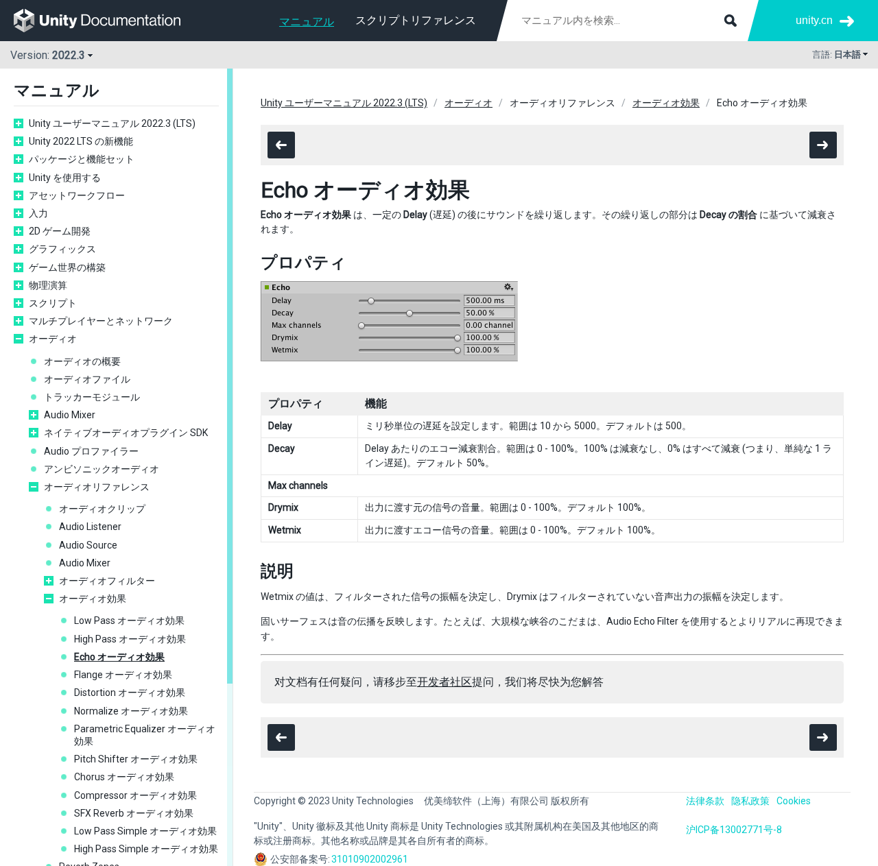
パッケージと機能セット (81, 159)
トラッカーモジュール (92, 397)
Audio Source (88, 545)
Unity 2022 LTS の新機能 (81, 141)
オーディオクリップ (102, 508)
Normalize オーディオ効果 (131, 711)
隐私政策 (750, 800)
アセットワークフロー (77, 195)
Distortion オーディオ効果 (129, 692)
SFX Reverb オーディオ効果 (133, 813)
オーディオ (53, 338)
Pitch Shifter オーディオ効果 (136, 759)
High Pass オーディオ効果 (130, 639)
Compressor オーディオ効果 (135, 795)
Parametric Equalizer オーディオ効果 (144, 735)
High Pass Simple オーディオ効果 (146, 848)
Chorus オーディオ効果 (124, 776)
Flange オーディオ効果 (123, 674)
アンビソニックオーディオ (101, 469)
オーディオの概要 (82, 361)
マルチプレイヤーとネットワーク (101, 320)
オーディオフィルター (107, 580)
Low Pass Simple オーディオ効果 (145, 831)
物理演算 (48, 285)
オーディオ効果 (92, 598)
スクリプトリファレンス (415, 20)
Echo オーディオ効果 (119, 656)
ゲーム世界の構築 (67, 267)
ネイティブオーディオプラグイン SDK (126, 432)
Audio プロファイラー (91, 451)
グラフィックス (62, 248)
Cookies (793, 800)
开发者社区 (444, 681)
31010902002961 (369, 859)
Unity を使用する (65, 177)
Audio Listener (90, 526)
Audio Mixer (69, 414)
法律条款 (705, 800)
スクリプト (53, 303)
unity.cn (814, 20)
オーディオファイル (87, 379)
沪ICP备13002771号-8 (734, 829)
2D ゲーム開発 (60, 231)
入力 (38, 213)
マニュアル (306, 21)
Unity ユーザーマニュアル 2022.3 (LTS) (112, 123)
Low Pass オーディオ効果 (129, 620)
